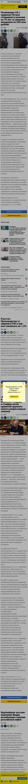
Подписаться (14, 396)
